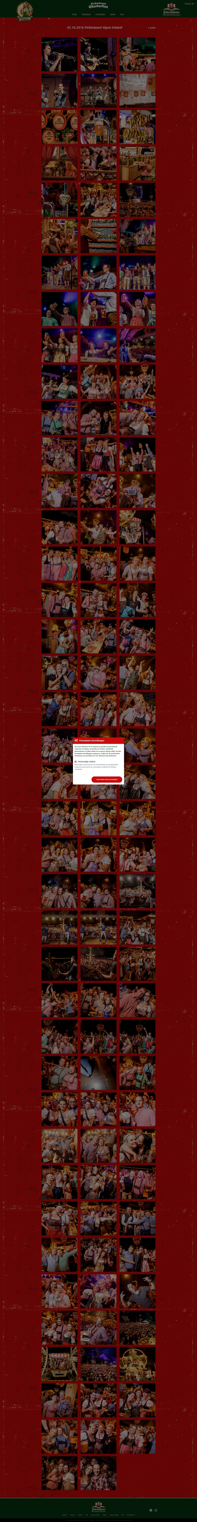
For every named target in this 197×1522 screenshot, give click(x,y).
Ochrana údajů (110, 751)
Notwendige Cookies (86, 762)
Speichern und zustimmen (106, 779)
